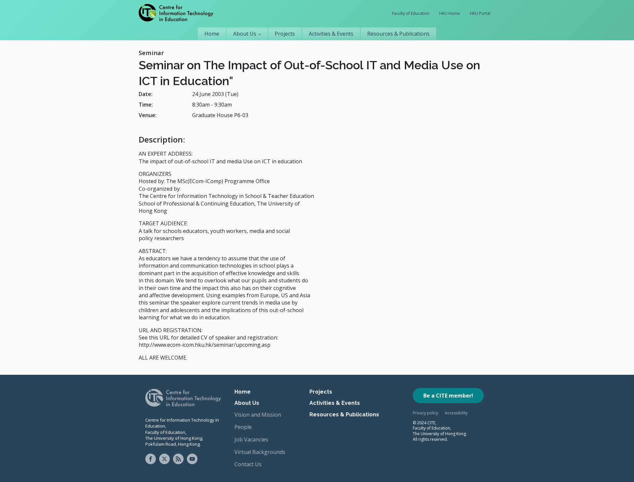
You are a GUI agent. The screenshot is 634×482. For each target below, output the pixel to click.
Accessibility (456, 413)
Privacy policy (425, 413)
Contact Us (248, 464)
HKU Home (449, 13)
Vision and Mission (257, 414)
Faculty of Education (410, 13)
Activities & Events (331, 33)
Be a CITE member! (448, 395)
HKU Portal (480, 13)
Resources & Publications (398, 33)
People (243, 427)
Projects (285, 33)
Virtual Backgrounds (259, 452)
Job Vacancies (251, 439)
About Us (244, 33)
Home (211, 33)
